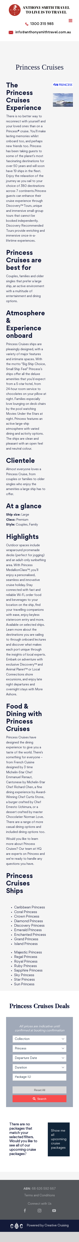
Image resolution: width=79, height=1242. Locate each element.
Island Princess (26, 944)
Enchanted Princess (30, 935)
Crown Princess (26, 916)
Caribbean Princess (29, 907)
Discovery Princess (29, 925)
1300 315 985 (42, 24)
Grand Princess (26, 939)
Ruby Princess (25, 966)
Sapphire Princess (28, 970)
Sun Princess (24, 984)
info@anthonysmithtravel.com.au (43, 32)
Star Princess (24, 979)
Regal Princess (25, 957)
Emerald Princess (28, 930)
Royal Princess (25, 961)
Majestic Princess (28, 952)
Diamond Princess (28, 921)
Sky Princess (24, 975)
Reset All (39, 1090)
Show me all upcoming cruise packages (58, 1139)
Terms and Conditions (39, 1195)
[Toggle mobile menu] (71, 20)
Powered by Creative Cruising (48, 1225)
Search (41, 1098)
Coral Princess (25, 912)
